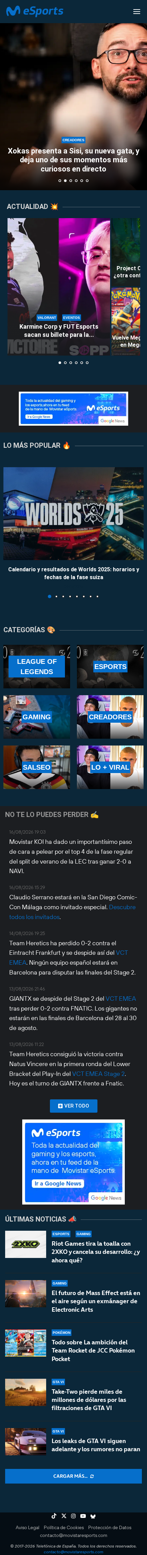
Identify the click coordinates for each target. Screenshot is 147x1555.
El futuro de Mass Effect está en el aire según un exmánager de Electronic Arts (96, 1301)
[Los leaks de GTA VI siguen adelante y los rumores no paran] (25, 1441)
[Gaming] (36, 717)
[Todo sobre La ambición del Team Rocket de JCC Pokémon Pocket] (25, 1343)
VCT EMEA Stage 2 (98, 1074)
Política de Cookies (64, 1527)
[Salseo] (36, 767)
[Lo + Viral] (110, 767)
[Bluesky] (93, 1515)
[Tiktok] (54, 1515)
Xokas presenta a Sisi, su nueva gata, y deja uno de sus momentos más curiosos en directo (73, 160)
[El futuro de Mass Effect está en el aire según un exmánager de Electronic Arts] (25, 1293)
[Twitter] (64, 1515)
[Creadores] (110, 717)
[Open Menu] (136, 11)
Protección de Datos (109, 1527)
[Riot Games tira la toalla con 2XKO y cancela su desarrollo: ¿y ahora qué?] (25, 1244)
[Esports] (110, 666)
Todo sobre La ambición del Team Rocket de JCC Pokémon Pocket (93, 1350)
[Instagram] (73, 1515)
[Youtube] (83, 1515)
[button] (9, 95)
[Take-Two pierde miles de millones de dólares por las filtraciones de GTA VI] (25, 1392)
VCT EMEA (121, 998)
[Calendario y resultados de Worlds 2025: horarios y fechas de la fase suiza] (73, 513)
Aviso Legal (27, 1527)
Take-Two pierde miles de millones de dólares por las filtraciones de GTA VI (89, 1399)
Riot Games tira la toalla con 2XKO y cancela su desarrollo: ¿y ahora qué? (95, 1251)
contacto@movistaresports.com (73, 1535)
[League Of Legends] (36, 666)
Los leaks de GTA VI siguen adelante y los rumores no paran (96, 1445)
